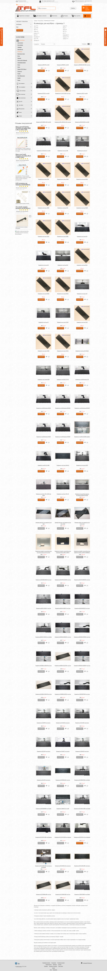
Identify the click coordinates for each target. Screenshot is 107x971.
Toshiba (64, 38)
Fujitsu (35, 31)
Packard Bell (65, 35)
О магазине (53, 962)
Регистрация (86, 4)
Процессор (20, 71)
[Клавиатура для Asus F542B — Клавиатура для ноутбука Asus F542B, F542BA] (82, 198)
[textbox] (46, 8)
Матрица (19, 58)
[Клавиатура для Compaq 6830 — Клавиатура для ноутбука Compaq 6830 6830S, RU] (43, 370)
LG (63, 33)
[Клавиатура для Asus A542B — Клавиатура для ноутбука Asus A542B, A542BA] (62, 170)
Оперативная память (22, 62)
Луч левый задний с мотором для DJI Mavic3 (23, 207)
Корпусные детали (21, 53)
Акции (88, 16)
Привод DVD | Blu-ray (22, 69)
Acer (35, 25)
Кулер (19, 56)
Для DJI (20, 101)
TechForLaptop (19, 966)
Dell (34, 29)
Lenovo (35, 33)
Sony (35, 38)
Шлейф (19, 78)
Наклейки (36, 40)
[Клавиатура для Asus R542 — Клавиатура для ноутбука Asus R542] (82, 256)
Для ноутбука (22, 40)
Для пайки (21, 105)
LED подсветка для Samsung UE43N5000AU (23, 183)
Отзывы (65, 16)
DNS (64, 29)
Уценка (20, 116)
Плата (19, 67)
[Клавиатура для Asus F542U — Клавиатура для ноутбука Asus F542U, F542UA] (43, 227)
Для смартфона (22, 87)
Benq (64, 27)
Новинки (46, 966)
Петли (19, 64)
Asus (35, 27)
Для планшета (21, 83)
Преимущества (49, 964)
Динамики (20, 47)
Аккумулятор (20, 42)
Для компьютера (22, 98)
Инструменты (21, 108)
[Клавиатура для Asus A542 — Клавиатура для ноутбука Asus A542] (43, 170)
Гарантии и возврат (24, 16)
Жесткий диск (20, 49)
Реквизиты (55, 969)
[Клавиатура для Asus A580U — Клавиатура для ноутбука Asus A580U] (43, 198)
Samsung (64, 36)
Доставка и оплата (41, 16)
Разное (19, 80)
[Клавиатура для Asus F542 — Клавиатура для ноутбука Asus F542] (62, 198)
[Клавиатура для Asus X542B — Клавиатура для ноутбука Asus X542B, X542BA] (43, 341)
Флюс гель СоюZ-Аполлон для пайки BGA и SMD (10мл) (23, 155)
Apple (64, 25)
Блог (51, 969)
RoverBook (36, 36)
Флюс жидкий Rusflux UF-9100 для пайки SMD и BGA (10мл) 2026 (23, 128)
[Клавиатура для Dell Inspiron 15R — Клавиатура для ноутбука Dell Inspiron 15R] (82, 370)
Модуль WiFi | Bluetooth (22, 60)
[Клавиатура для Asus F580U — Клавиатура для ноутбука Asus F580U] (62, 227)
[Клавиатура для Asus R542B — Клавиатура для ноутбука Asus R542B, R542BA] (43, 284)
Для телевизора (22, 94)
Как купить (77, 16)
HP (63, 31)
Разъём (19, 73)
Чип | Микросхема (21, 75)
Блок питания (20, 45)
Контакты (54, 16)
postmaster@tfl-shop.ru (87, 963)
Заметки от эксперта (53, 966)
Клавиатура (20, 51)
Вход (91, 4)
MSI (35, 35)
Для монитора (22, 90)
